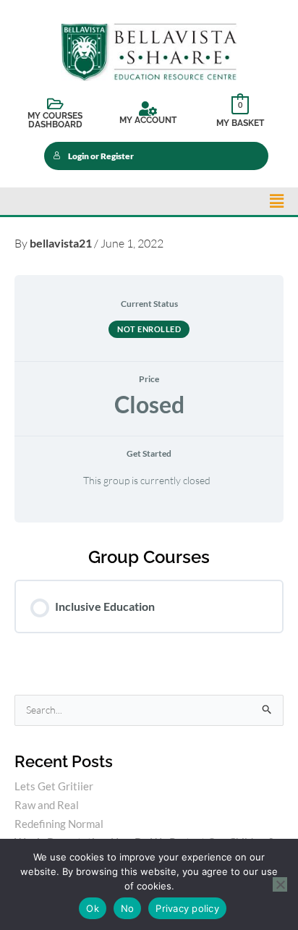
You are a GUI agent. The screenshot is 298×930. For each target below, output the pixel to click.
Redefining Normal (58, 823)
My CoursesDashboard (54, 120)
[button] (276, 200)
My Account (147, 120)
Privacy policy (187, 908)
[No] (280, 884)
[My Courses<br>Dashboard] (55, 104)
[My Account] (147, 108)
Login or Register (101, 156)
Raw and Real (46, 804)
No (128, 908)
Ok (92, 908)
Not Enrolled (149, 329)
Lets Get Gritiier (53, 785)
